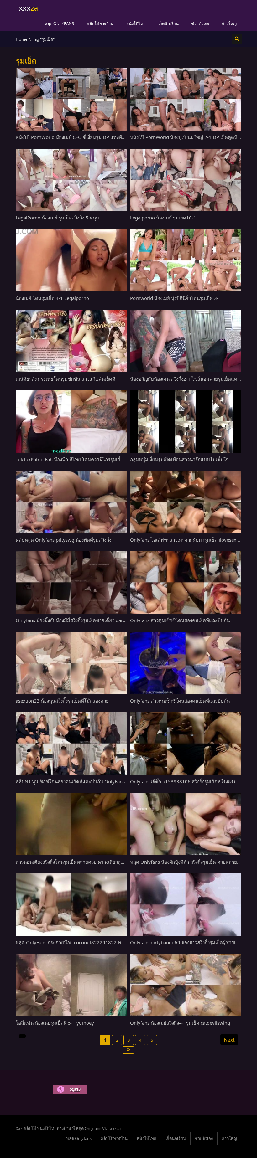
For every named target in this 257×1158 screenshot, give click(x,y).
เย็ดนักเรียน (168, 23)
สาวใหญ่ (229, 23)
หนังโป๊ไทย (136, 23)
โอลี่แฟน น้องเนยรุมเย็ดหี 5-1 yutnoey (55, 1023)
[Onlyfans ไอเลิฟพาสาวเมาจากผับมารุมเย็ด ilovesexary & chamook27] (185, 502)
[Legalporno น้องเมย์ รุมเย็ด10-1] (185, 180)
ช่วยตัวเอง (200, 23)
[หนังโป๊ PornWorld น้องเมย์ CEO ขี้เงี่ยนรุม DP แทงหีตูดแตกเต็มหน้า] (71, 99)
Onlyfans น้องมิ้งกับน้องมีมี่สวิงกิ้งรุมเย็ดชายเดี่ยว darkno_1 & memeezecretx (95, 620)
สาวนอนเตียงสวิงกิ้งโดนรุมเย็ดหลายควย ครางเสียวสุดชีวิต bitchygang (87, 862)
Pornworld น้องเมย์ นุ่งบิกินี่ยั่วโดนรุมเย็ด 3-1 (175, 298)
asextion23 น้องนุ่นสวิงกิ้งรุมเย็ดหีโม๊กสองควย (62, 700)
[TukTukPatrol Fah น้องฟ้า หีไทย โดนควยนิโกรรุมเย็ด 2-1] (71, 421)
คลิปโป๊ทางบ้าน (100, 23)
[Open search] (237, 39)
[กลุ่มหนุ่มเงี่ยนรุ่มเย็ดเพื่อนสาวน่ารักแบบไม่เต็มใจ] (185, 421)
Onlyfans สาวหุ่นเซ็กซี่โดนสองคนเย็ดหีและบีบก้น (180, 620)
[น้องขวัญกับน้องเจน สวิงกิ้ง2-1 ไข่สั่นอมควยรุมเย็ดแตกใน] (185, 341)
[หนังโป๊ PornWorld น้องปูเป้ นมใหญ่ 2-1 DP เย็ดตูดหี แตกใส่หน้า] (185, 99)
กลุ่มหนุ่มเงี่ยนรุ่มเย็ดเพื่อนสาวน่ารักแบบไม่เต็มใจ (179, 459)
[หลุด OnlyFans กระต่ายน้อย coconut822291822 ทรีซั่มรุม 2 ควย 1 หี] (71, 904)
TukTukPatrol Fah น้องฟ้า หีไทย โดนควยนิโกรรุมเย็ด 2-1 (74, 459)
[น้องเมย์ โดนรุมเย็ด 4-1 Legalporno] (71, 260)
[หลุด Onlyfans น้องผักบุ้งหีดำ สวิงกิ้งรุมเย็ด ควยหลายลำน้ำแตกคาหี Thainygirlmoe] (185, 824)
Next (229, 1039)
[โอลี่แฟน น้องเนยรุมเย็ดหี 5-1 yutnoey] (71, 985)
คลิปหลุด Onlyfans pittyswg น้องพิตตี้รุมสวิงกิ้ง (63, 540)
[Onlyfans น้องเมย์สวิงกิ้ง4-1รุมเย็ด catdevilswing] (185, 985)
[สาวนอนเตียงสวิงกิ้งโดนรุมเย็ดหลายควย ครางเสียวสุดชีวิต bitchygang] (71, 824)
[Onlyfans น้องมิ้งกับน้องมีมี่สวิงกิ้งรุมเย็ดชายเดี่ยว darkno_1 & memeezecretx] (71, 582)
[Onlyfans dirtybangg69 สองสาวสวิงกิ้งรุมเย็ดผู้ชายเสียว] (185, 904)
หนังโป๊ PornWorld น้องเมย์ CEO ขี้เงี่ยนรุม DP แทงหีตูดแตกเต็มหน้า (85, 137)
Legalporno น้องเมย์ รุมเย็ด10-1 (163, 217)
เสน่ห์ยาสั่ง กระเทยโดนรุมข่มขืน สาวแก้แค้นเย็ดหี (65, 379)
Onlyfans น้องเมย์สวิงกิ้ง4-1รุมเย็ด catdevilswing (180, 1023)
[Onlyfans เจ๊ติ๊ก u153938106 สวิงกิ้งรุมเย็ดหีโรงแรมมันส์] (185, 743)
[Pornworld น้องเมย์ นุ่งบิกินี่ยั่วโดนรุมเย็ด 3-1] (185, 260)
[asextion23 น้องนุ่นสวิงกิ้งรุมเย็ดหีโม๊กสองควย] (71, 663)
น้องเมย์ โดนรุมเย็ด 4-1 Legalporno (52, 298)
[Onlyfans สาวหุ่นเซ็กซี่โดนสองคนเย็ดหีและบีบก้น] (185, 582)
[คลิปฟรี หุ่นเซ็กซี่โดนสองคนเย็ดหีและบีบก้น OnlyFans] (71, 743)
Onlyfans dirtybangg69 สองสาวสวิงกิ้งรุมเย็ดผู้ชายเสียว (187, 942)
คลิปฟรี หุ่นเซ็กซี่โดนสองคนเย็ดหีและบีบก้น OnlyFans (70, 781)
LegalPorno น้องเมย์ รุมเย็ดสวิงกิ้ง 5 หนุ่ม (57, 217)
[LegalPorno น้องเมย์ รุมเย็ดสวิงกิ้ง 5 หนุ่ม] (71, 180)
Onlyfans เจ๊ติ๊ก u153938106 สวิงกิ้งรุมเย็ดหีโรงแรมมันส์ (188, 781)
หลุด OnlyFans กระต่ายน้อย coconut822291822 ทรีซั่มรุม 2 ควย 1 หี (87, 942)
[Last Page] (128, 1050)
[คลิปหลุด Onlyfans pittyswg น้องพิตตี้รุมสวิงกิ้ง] (71, 502)
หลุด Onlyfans (59, 23)
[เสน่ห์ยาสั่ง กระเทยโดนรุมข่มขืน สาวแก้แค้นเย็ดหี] (71, 341)
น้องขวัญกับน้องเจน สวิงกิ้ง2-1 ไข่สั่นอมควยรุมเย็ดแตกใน (187, 379)
